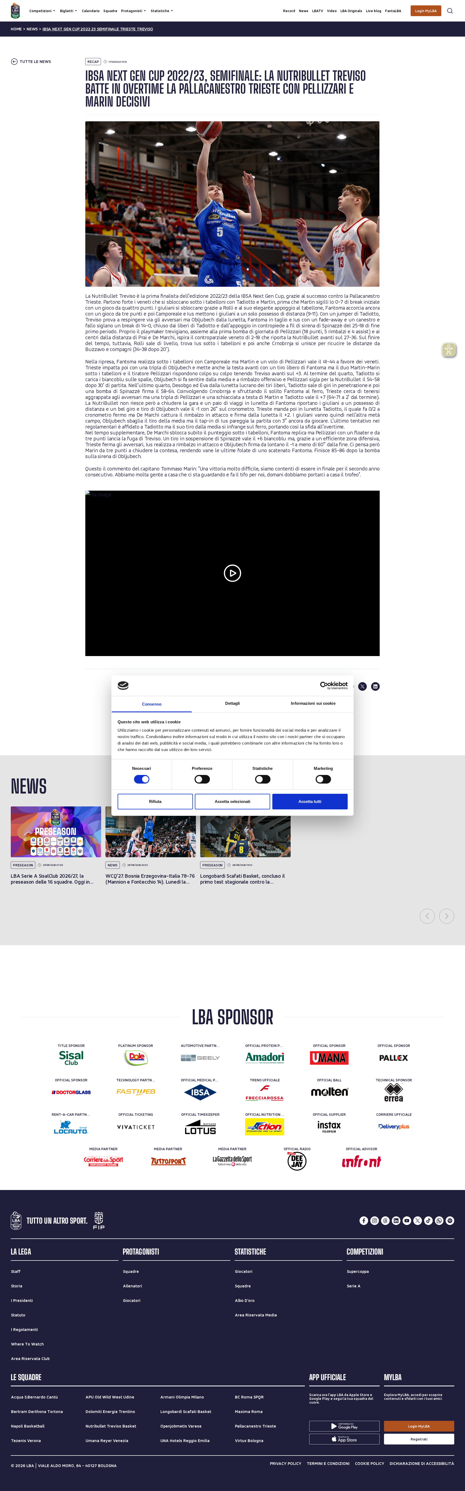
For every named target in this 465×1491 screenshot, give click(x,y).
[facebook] (364, 1220)
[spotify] (450, 1220)
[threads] (385, 1220)
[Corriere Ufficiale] (393, 1126)
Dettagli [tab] (232, 703)
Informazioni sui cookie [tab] (313, 703)
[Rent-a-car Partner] (71, 1126)
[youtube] (407, 1220)
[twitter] (362, 686)
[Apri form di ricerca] (450, 10)
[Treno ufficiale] (264, 1092)
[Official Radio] (296, 1161)
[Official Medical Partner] (200, 1092)
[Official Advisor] (361, 1161)
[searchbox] (232, 6)
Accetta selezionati (232, 801)
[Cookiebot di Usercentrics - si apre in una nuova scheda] (324, 686)
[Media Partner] (103, 1161)
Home (16, 29)
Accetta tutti (309, 801)
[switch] (202, 779)
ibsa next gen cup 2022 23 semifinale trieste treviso (98, 29)
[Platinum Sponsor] (135, 1058)
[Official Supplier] (329, 1126)
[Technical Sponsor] (393, 1092)
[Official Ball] (329, 1092)
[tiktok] (428, 1220)
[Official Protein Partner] (264, 1058)
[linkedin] (375, 686)
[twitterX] (417, 1220)
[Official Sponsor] (329, 1058)
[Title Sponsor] (71, 1058)
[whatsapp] (439, 1220)
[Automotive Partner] (200, 1058)
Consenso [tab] (151, 704)
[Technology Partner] (135, 1092)
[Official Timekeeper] (200, 1126)
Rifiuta (155, 801)
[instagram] (374, 1220)
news (32, 29)
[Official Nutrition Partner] (264, 1126)
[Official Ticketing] (135, 1126)
